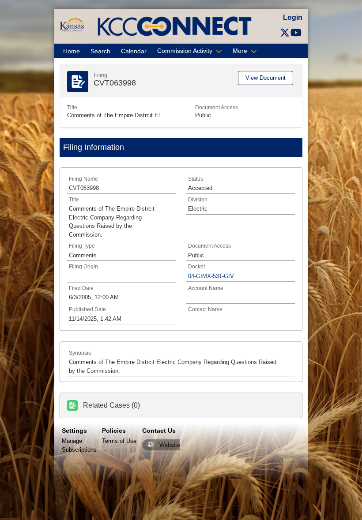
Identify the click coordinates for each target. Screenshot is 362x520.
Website (169, 445)
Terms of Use (119, 441)
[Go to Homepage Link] (72, 24)
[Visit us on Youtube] (296, 32)
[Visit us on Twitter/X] (285, 32)
